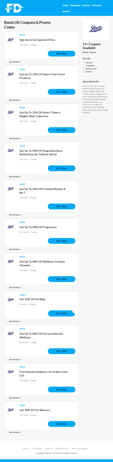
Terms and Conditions (80, 449)
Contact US (48, 449)
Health (66, 11)
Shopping (75, 5)
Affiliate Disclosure (62, 449)
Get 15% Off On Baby (32, 299)
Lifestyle (97, 5)
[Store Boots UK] (96, 29)
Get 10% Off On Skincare (34, 410)
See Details (14, 62)
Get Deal (62, 53)
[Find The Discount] (14, 8)
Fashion (86, 5)
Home (66, 5)
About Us (26, 449)
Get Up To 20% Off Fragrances (38, 227)
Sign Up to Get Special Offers (37, 39)
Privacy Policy (37, 449)
